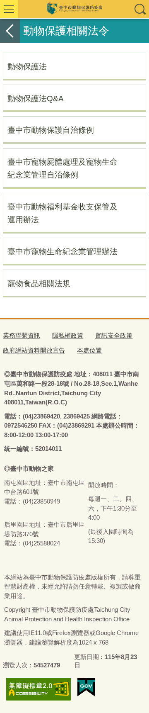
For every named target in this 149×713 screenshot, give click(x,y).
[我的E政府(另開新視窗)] (86, 687)
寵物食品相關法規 (38, 283)
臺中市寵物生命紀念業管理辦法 (62, 251)
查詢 (140, 9)
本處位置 (89, 350)
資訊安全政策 (113, 335)
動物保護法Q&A (35, 98)
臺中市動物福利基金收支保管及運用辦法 (62, 213)
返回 (10, 31)
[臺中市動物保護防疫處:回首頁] (74, 9)
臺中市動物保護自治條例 (50, 129)
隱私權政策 (67, 335)
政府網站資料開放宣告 (34, 350)
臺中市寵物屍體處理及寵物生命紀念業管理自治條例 (62, 168)
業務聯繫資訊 (21, 335)
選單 (9, 9)
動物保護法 (27, 66)
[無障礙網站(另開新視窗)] (38, 689)
